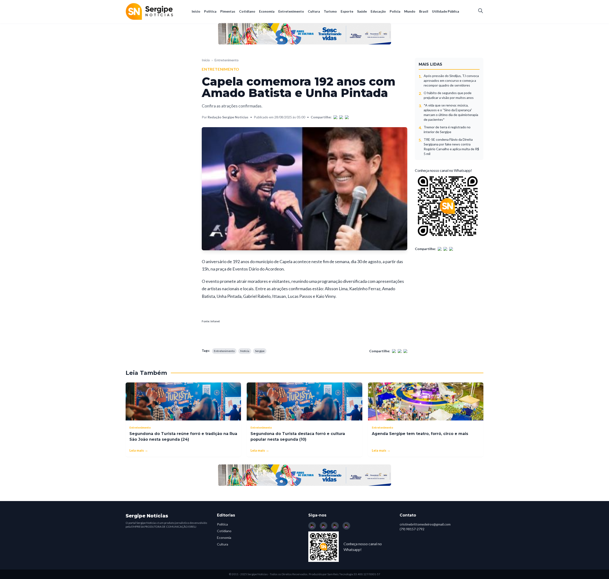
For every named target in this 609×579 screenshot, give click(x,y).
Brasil (423, 11)
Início (196, 11)
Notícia (244, 351)
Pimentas (227, 11)
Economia (267, 11)
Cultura (314, 11)
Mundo (409, 11)
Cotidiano (247, 11)
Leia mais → (138, 450)
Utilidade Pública (445, 11)
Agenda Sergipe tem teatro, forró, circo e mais (420, 433)
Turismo (330, 11)
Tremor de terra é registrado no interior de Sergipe (447, 129)
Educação (378, 11)
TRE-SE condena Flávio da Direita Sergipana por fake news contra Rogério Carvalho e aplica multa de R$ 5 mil (451, 146)
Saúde (362, 11)
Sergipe (260, 351)
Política (210, 11)
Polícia (395, 11)
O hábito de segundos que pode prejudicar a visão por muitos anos (449, 95)
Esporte (347, 11)
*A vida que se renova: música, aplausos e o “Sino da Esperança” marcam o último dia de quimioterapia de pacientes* (451, 112)
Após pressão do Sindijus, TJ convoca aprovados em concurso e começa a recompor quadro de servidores (451, 80)
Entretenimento (291, 11)
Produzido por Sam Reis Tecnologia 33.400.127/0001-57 (344, 574)
